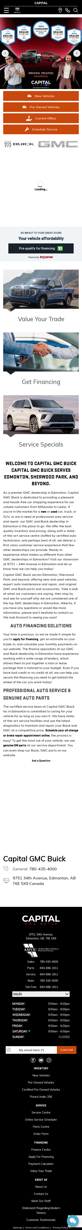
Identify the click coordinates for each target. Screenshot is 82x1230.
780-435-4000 (43, 868)
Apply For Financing (41, 1157)
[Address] (60, 10)
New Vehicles (41, 1075)
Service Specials (41, 444)
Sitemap (17, 1227)
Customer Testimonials (41, 1220)
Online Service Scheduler (41, 1119)
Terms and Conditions (37, 1227)
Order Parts (41, 1134)
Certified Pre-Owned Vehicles (41, 1089)
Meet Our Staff (41, 1201)
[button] (25, 85)
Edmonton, (33, 938)
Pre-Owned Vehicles (41, 1082)
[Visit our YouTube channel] (41, 1060)
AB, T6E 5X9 (48, 938)
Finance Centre (41, 1149)
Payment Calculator (41, 1164)
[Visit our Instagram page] (49, 1060)
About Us (41, 1187)
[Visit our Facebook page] (33, 1060)
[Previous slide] (5, 53)
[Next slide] (76, 53)
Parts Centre (41, 1127)
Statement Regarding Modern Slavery (41, 1210)
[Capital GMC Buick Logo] (41, 3)
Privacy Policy (60, 1227)
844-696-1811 (49, 968)
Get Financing (41, 382)
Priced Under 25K (41, 1097)
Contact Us (41, 1194)
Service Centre (41, 1112)
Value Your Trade (41, 319)
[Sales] (67, 10)
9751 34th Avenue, (41, 934)
